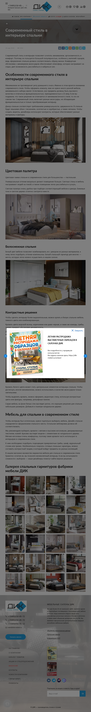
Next (85, 356)
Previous (5, 356)
